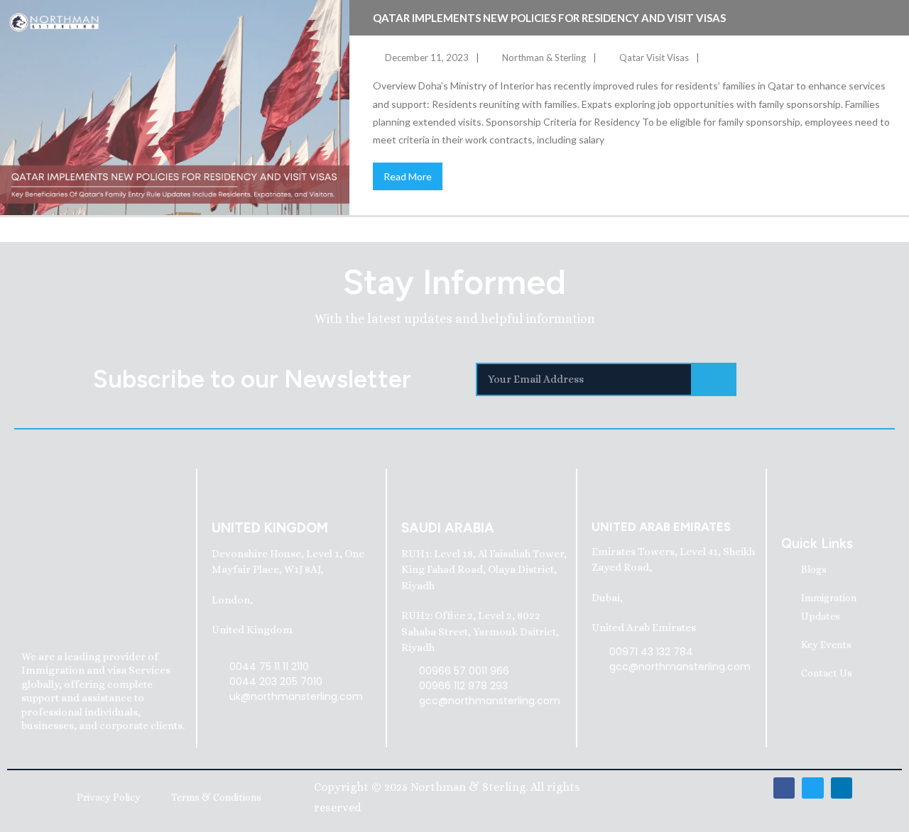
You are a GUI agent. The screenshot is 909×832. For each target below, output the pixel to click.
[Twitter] (812, 788)
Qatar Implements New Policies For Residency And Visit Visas (549, 17)
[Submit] (714, 379)
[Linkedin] (841, 788)
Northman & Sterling (544, 57)
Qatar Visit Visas (654, 57)
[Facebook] (784, 788)
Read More (407, 176)
